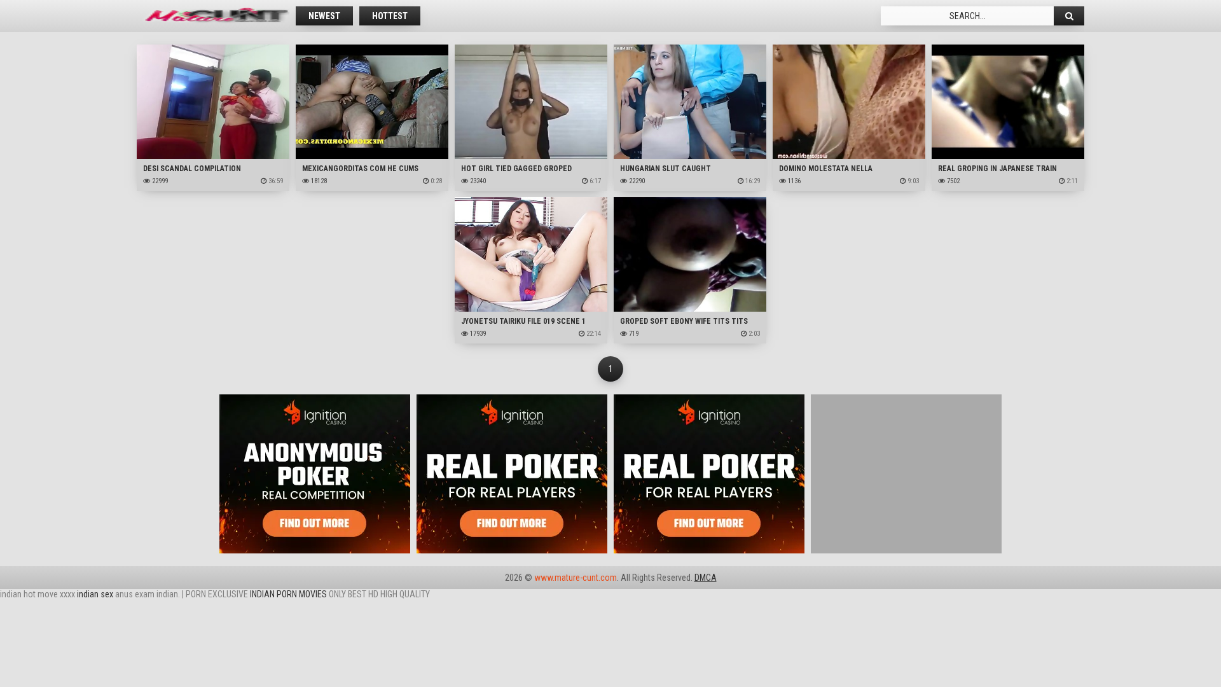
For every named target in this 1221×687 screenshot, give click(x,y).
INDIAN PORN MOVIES (288, 594)
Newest (324, 16)
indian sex (95, 594)
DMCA (705, 577)
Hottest (390, 16)
